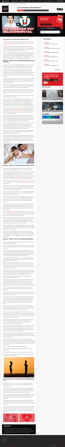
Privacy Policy (4, 439)
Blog (45, 1)
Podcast (38, 1)
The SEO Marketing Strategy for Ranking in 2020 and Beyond (52, 122)
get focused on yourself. (20, 108)
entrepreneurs (6, 44)
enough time (16, 177)
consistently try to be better (17, 110)
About (42, 1)
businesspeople (10, 43)
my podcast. (29, 41)
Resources (33, 1)
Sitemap (3, 442)
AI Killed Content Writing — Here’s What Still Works (52, 111)
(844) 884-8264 (60, 1)
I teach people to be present (22, 180)
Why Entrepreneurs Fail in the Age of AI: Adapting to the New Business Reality (52, 99)
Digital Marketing (50, 1)
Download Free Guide (46, 24)
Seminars (28, 1)
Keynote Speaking (22, 1)
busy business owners (29, 176)
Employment (4, 440)
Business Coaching (15, 1)
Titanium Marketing (59, 445)
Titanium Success (5, 445)
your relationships (26, 48)
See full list (57, 69)
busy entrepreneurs (16, 176)
